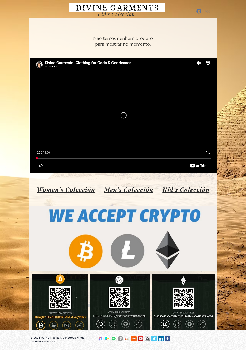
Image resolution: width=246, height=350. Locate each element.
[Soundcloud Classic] (134, 338)
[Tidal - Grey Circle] (120, 338)
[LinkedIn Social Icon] (161, 338)
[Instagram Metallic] (147, 338)
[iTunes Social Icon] (100, 338)
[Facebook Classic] (167, 338)
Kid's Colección (185, 189)
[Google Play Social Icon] (107, 338)
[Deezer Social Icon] (127, 338)
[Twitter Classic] (154, 338)
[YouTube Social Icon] (140, 338)
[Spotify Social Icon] (113, 338)
